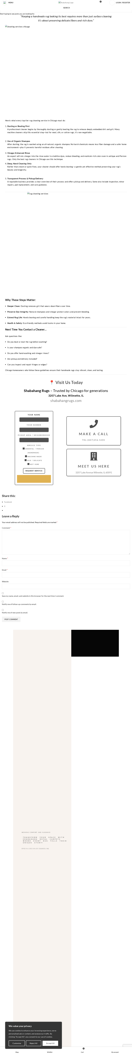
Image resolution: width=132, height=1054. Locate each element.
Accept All (50, 1043)
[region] (33, 1035)
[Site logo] (66, 3)
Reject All (33, 1043)
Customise (17, 1043)
